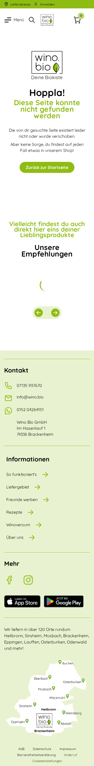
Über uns (15, 537)
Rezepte (14, 512)
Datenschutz (42, 749)
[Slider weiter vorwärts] (55, 312)
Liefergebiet (17, 487)
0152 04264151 (30, 409)
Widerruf (70, 755)
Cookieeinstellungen (47, 761)
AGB (21, 749)
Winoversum (18, 524)
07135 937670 (29, 385)
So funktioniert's (21, 474)
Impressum (68, 749)
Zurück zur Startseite (47, 167)
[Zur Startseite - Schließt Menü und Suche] (47, 20)
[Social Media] (13, 580)
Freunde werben (22, 499)
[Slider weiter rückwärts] (38, 312)
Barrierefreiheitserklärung (36, 755)
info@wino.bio (30, 397)
